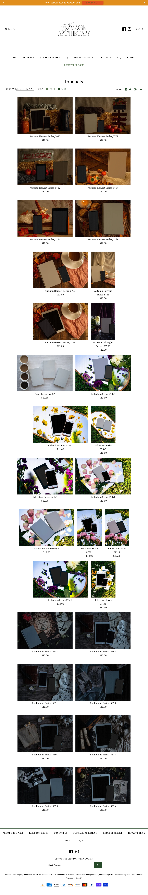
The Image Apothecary (21, 874)
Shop (13, 57)
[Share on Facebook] (126, 89)
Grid (53, 89)
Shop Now (93, 2)
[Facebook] (124, 29)
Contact (132, 57)
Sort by (10, 89)
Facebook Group (38, 833)
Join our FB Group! (50, 57)
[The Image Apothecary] (74, 9)
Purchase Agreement (85, 833)
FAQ (119, 57)
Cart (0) (140, 29)
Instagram (28, 57)
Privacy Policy (136, 833)
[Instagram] (129, 29)
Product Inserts (83, 57)
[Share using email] (141, 89)
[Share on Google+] (135, 89)
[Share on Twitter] (130, 89)
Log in (80, 65)
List (63, 89)
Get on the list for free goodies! (74, 859)
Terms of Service (112, 833)
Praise (68, 840)
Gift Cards (105, 57)
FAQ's (80, 840)
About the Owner (13, 833)
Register (69, 65)
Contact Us (61, 833)
